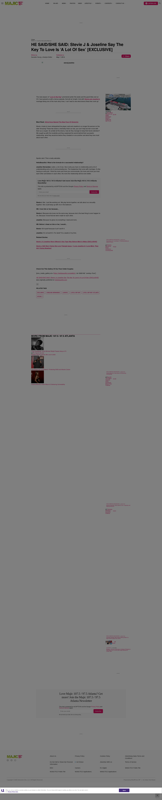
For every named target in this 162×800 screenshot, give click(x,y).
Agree (124, 790)
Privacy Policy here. (13, 791)
